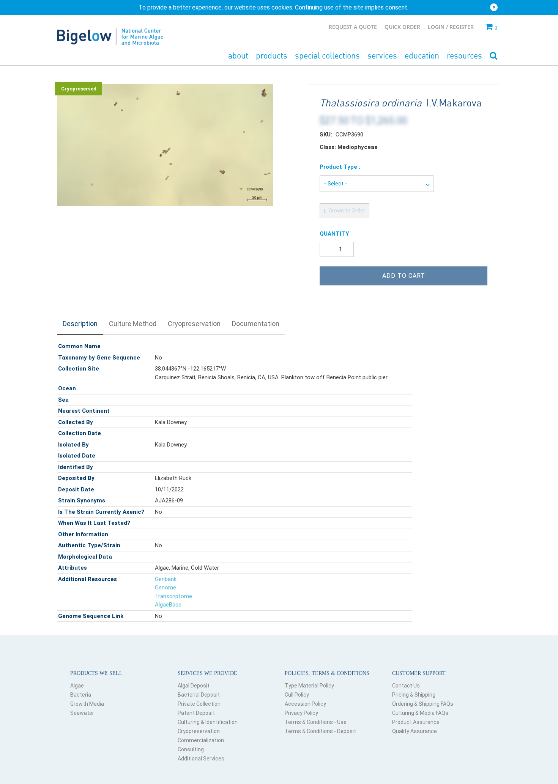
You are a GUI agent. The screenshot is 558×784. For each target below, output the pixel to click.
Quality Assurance (414, 731)
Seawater (82, 713)
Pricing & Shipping (413, 695)
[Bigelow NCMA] (110, 34)
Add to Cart (403, 275)
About (238, 55)
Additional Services (201, 758)
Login (437, 26)
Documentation (255, 324)
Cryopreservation (194, 324)
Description (80, 324)
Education (422, 55)
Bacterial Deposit (199, 695)
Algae (77, 686)
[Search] (493, 56)
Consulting (191, 749)
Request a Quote (353, 26)
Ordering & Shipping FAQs (422, 704)
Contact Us (406, 686)
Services (382, 55)
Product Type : (340, 166)
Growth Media (87, 704)
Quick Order (402, 26)
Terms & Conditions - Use (316, 722)
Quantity (334, 233)
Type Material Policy (309, 686)
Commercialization (201, 740)
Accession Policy (305, 704)
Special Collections (327, 55)
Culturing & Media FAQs (420, 713)
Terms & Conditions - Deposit (320, 731)
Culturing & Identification (208, 722)
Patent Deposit (196, 713)
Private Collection (199, 704)
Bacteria (80, 695)
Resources (464, 55)
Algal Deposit (194, 686)
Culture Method (132, 324)
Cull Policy (297, 695)
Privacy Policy (301, 713)
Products (271, 55)
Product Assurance (416, 722)
